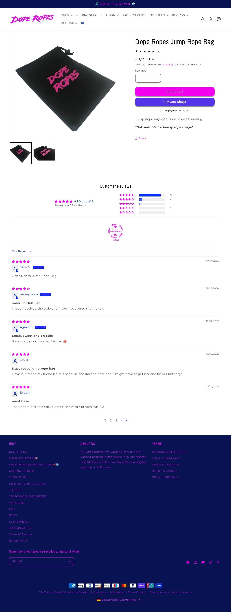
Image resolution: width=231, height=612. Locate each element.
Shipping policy (158, 592)
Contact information (181, 592)
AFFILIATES (17, 502)
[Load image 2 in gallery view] (44, 153)
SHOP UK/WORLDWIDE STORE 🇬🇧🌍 (34, 464)
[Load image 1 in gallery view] (21, 153)
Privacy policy (117, 592)
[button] (66, 15)
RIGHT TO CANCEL (164, 470)
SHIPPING (16, 490)
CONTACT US (18, 451)
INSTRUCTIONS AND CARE (27, 483)
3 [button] (116, 420)
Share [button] (143, 138)
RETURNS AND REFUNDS (169, 451)
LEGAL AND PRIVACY (166, 458)
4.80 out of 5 (83, 201)
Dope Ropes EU (55, 592)
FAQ (12, 509)
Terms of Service (20, 534)
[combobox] (118, 599)
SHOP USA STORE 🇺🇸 (23, 458)
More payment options (175, 110)
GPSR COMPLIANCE (165, 477)
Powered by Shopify (76, 592)
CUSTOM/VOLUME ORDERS (28, 496)
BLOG (13, 515)
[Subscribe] (70, 561)
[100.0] (115, 231)
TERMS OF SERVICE (165, 464)
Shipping (167, 64)
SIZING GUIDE (18, 477)
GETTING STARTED (21, 470)
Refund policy (18, 540)
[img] (21, 261)
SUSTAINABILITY (20, 528)
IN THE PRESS (18, 521)
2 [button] (111, 420)
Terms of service (137, 592)
